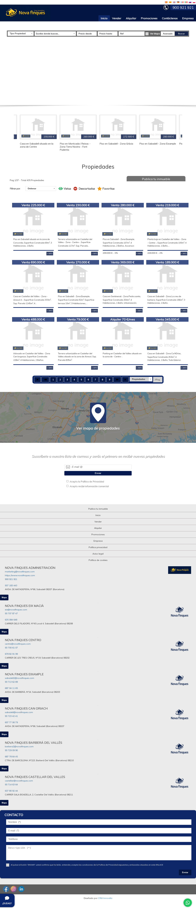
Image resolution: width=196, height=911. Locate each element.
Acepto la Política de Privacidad (87, 481)
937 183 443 (11, 585)
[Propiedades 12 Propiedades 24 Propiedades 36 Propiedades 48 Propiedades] (141, 379)
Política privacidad (98, 547)
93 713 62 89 (11, 682)
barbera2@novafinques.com (19, 746)
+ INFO (50, 253)
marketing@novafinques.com (20, 571)
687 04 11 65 (11, 688)
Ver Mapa (155, 33)
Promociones (149, 18)
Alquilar (131, 18)
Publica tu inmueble (156, 179)
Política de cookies (98, 560)
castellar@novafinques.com (19, 780)
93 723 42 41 (11, 716)
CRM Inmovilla (105, 898)
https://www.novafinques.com (20, 575)
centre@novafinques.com (18, 643)
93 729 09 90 (11, 750)
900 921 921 (11, 579)
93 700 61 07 (11, 647)
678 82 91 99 (11, 654)
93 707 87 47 (11, 613)
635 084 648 (11, 619)
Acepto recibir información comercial (89, 486)
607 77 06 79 (11, 722)
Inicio (104, 18)
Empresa (188, 18)
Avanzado (168, 33)
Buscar (181, 33)
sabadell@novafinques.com (19, 712)
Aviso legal (98, 553)
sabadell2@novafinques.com (19, 678)
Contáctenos (170, 18)
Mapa (4, 597)
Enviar (98, 473)
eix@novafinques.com (16, 609)
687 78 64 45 (11, 756)
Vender (116, 18)
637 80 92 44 (11, 790)
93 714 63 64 (11, 784)
